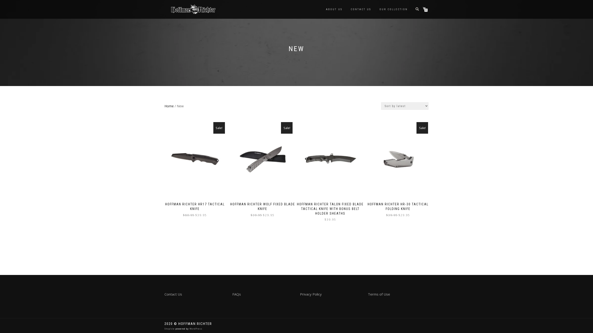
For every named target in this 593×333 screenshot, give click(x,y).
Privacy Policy (311, 294)
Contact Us (361, 9)
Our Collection (393, 9)
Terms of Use (379, 294)
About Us (334, 9)
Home (169, 106)
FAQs (236, 294)
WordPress (195, 328)
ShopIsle (169, 328)
